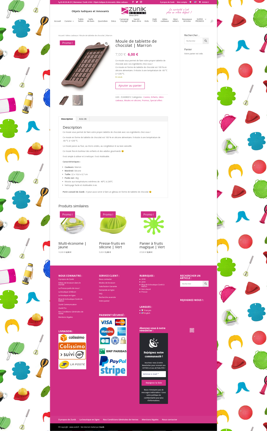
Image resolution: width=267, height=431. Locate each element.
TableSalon (80, 20)
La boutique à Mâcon (67, 292)
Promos (145, 100)
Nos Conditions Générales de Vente (70, 312)
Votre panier (104, 301)
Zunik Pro (62, 308)
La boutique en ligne (67, 295)
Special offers (156, 100)
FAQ (100, 293)
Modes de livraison (107, 282)
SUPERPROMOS (200, 20)
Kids (147, 21)
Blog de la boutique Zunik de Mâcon (70, 300)
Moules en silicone (132, 100)
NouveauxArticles (187, 20)
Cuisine (68, 21)
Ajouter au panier (130, 85)
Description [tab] (67, 119)
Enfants (154, 97)
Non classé (146, 289)
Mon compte (182, 2)
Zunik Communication (67, 304)
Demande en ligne (106, 290)
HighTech (154, 20)
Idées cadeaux (72, 35)
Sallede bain (90, 20)
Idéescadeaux (165, 20)
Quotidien (103, 21)
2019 (143, 282)
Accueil (57, 21)
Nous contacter (105, 279)
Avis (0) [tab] (82, 119)
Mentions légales (65, 317)
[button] (106, 43)
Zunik (101, 427)
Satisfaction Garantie (108, 286)
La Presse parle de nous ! (69, 288)
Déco (113, 21)
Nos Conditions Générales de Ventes (120, 419)
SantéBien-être (136, 20)
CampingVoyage (124, 20)
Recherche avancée (107, 297)
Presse (144, 292)
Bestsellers (175, 20)
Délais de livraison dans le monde (69, 283)
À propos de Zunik (167, 2)
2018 (143, 279)
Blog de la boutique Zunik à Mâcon (152, 285)
